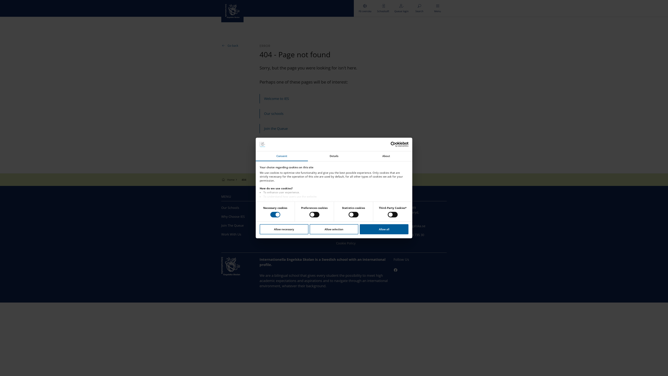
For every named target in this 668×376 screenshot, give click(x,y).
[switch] (314, 214)
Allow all (384, 229)
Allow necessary (284, 229)
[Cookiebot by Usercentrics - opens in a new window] (393, 144)
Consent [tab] (281, 156)
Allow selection (334, 229)
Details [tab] (334, 156)
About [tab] (386, 156)
